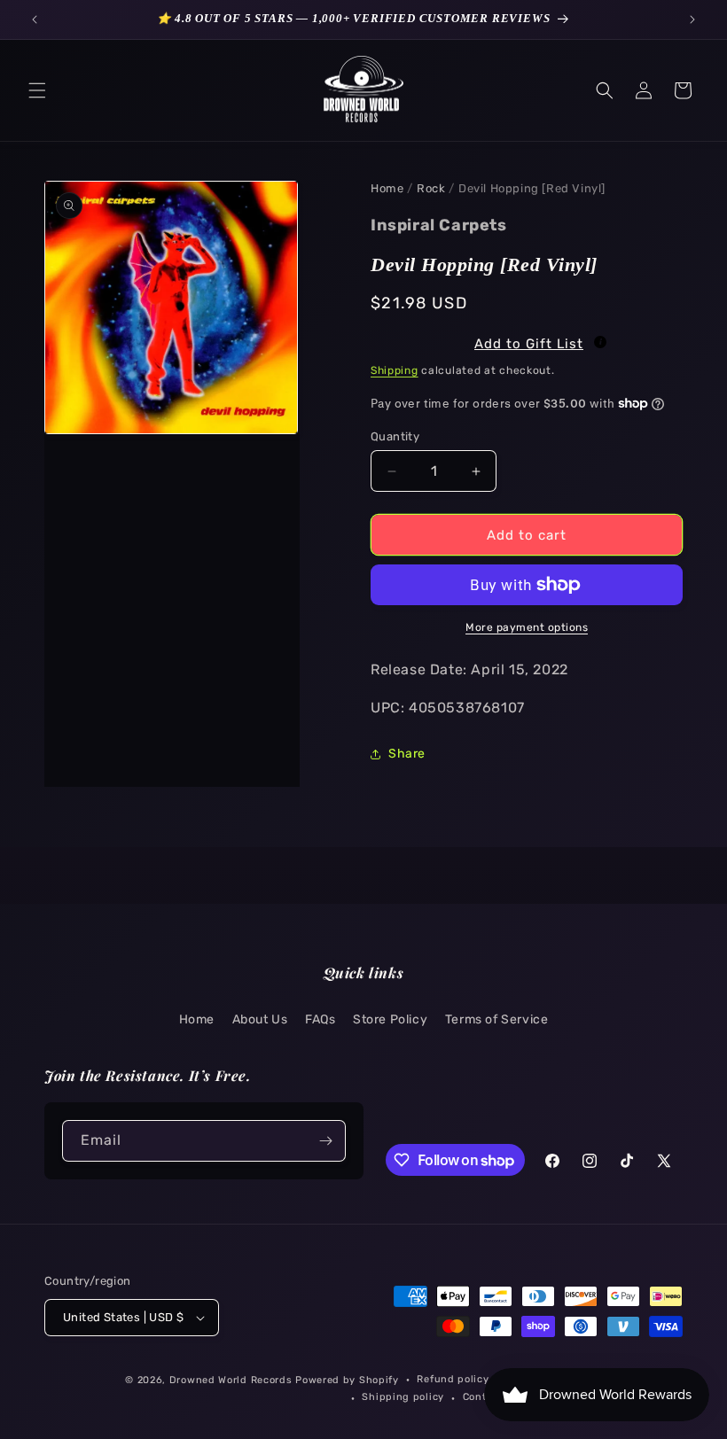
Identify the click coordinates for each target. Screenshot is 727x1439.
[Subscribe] (325, 1141)
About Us (260, 1019)
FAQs (320, 1019)
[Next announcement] (692, 19)
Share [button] (407, 753)
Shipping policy (403, 1397)
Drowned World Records (231, 1380)
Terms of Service (497, 1019)
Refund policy (453, 1379)
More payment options (526, 627)
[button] (37, 90)
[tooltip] (600, 342)
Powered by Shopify (347, 1380)
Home (387, 188)
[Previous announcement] (34, 19)
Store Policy (390, 1019)
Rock (431, 188)
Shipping (394, 370)
